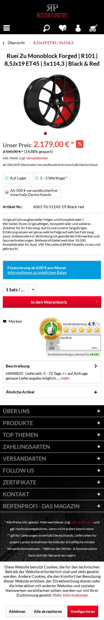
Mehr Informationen (70, 595)
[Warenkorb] (94, 27)
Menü (6, 27)
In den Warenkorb (49, 301)
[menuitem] (6, 27)
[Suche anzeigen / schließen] (46, 27)
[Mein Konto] (78, 27)
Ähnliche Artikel (20, 392)
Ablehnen (17, 611)
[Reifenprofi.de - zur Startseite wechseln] (52, 11)
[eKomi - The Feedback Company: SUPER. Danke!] (70, 337)
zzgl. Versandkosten (33, 158)
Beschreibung (17, 366)
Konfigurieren (83, 611)
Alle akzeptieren (48, 611)
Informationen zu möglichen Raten (37, 272)
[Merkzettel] (62, 27)
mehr (65, 378)
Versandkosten (82, 522)
